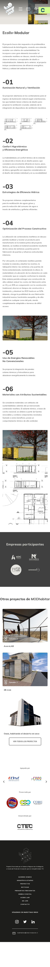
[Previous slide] (3, 781)
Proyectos (25, 883)
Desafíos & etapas (25, 880)
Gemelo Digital (25, 894)
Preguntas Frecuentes (25, 890)
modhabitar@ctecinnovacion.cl (27, 933)
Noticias (25, 887)
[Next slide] (46, 781)
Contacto (25, 904)
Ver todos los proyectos (25, 741)
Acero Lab (25, 897)
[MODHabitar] (9, 9)
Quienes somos (25, 877)
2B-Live (25, 901)
